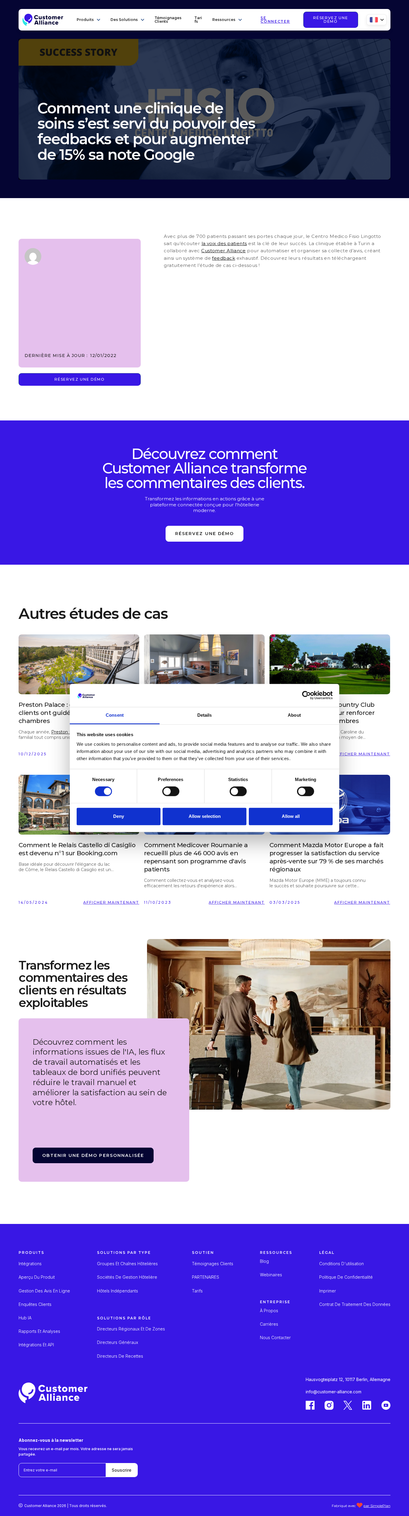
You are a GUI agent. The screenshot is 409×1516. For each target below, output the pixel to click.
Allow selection (205, 816)
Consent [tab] (115, 715)
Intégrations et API (36, 1345)
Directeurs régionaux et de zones (131, 1329)
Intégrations (30, 1264)
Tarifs (198, 20)
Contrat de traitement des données (354, 1304)
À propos (269, 1311)
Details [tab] (204, 715)
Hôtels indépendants (117, 1291)
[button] (89, 20)
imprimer (327, 1291)
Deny (118, 816)
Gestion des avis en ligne (44, 1291)
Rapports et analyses (39, 1331)
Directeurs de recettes (120, 1356)
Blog (264, 1261)
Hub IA (25, 1318)
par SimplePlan (376, 1505)
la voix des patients (224, 243)
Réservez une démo (79, 379)
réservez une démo (330, 20)
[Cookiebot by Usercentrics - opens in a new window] (306, 695)
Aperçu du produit (37, 1277)
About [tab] (294, 715)
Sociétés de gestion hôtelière (127, 1277)
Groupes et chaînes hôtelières (127, 1264)
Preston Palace (67, 732)
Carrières (269, 1324)
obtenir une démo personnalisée (93, 1155)
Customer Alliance (223, 250)
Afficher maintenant (362, 754)
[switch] (170, 791)
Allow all (291, 816)
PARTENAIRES (205, 1277)
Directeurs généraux (117, 1342)
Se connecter (275, 19)
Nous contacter (275, 1338)
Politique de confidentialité (346, 1277)
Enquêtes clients (35, 1304)
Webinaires (271, 1275)
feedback (223, 258)
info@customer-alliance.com (333, 1391)
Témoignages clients (167, 20)
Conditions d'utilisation (341, 1264)
